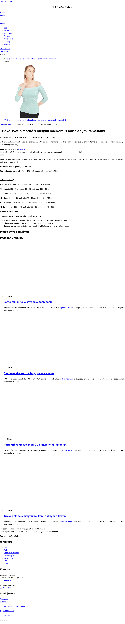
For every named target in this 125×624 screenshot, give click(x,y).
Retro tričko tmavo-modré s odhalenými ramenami (35, 444)
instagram (4, 602)
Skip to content (6, 1)
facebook (4, 599)
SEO (1, 606)
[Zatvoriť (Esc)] (6, 620)
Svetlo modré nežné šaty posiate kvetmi (29, 373)
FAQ (5, 550)
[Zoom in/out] (0, 620)
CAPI (17, 606)
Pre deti (7, 36)
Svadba (7, 44)
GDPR (6, 564)
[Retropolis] (9, 20)
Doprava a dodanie (11, 553)
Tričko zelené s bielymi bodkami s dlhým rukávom (35, 516)
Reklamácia (8, 558)
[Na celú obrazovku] (2, 620)
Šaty (5, 28)
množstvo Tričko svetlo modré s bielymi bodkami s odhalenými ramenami (32, 152)
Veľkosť (3, 149)
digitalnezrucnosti (7, 611)
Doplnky (7, 42)
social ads (24, 606)
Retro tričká (8, 39)
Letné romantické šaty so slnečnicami (28, 302)
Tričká (9, 124)
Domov (3, 124)
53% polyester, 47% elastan (15, 167)
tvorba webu (9, 606)
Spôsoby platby (10, 556)
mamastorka (5, 615)
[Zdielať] (4, 620)
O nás (6, 547)
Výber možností (66, 308)
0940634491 (5, 588)
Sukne (6, 31)
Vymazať (21, 149)
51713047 (8, 581)
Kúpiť (2, 155)
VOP (5, 561)
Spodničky (8, 33)
